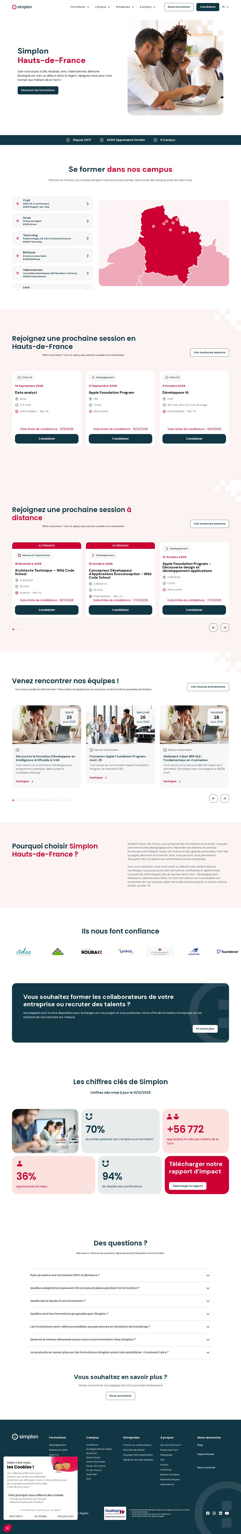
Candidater (208, 7)
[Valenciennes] (183, 232)
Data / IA (54, 1454)
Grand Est (91, 1453)
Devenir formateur (169, 1474)
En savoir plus (205, 1028)
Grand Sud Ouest (95, 1461)
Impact (164, 1464)
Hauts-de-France (95, 1465)
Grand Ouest (93, 1457)
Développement (57, 1444)
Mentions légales (78, 1513)
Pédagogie (166, 1454)
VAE (162, 1459)
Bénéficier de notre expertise (138, 1459)
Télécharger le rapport (187, 1186)
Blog (200, 1444)
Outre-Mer (91, 1474)
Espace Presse (205, 1454)
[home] (22, 7)
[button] (80, 7)
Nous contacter (206, 1467)
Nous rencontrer (179, 7)
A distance (92, 1444)
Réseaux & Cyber (58, 1449)
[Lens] (170, 230)
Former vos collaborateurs (137, 1444)
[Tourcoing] (177, 219)
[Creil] (166, 221)
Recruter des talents (134, 1449)
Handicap (165, 1469)
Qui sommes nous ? (171, 1444)
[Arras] (153, 226)
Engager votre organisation (138, 1454)
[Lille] (173, 223)
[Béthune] (164, 224)
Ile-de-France (93, 1470)
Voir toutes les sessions (209, 352)
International (167, 1484)
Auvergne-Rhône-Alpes (99, 1449)
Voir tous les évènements (208, 687)
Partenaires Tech (169, 1449)
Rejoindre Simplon (170, 1479)
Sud (88, 1478)
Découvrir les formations (38, 90)
